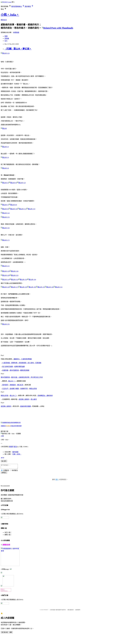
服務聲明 (77, 609)
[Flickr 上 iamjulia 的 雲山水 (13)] (30, 209)
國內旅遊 (15, 452)
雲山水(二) (13, 395)
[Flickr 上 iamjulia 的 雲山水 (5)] (5, 182)
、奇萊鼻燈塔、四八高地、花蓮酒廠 (29, 363)
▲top (2, 457)
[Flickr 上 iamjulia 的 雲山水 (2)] (5, 147)
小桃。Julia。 (10, 14)
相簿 (6, 36)
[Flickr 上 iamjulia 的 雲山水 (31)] (58, 287)
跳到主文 (4, 20)
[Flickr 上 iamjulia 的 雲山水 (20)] (5, 275)
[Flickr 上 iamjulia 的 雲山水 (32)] (14, 279)
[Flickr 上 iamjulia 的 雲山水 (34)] (31, 279)
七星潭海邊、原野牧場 (9, 363)
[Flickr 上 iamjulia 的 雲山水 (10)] (13, 209)
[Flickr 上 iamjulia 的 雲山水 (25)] (40, 287)
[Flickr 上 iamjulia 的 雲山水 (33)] (22, 279)
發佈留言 (4, 472)
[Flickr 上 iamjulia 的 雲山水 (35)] (5, 324)
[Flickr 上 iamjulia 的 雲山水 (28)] (49, 287)
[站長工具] (6, 591)
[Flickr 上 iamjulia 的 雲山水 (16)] (5, 228)
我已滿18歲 (5, 632)
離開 (11, 632)
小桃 (2, 436)
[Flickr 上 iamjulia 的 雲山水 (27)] (14, 287)
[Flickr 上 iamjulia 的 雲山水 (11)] (22, 209)
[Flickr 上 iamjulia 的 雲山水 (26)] (5, 287)
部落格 (6, 38)
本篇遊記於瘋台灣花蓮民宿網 (11, 426)
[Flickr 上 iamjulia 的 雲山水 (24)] (5, 279)
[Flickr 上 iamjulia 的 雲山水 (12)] (21, 182)
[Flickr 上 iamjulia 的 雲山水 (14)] (5, 213)
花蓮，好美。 (16, 454)
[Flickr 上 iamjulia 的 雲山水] (4, 128)
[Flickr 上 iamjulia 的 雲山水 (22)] (5, 53)
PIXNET (46, 609)
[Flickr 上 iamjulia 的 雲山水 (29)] (22, 287)
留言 (15, 446)
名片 (6, 41)
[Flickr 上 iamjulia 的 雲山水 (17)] (5, 240)
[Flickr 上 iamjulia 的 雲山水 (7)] (5, 205)
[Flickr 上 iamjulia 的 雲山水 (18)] (14, 271)
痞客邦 (11, 446)
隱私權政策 (71, 609)
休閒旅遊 (16, 32)
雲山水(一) (11, 381)
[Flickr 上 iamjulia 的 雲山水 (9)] (5, 209)
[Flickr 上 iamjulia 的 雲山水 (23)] (14, 275)
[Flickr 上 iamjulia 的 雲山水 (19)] (5, 271)
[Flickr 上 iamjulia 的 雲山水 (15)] (5, 217)
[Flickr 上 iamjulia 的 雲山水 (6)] (13, 182)
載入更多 (4, 461)
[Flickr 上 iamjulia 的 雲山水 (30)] (31, 287)
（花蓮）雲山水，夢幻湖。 (18, 48)
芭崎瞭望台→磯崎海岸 (45, 395)
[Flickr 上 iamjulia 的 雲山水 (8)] (13, 205)
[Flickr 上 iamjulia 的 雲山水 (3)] (5, 157)
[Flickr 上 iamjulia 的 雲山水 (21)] (5, 266)
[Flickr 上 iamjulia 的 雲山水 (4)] (5, 168)
